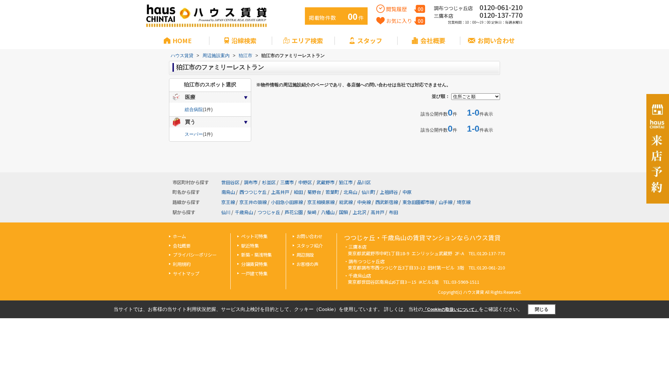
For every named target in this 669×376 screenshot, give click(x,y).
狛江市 (346, 182)
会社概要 (432, 40)
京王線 (228, 202)
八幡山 (327, 212)
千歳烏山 (244, 212)
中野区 (305, 182)
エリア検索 (307, 40)
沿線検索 (243, 40)
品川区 (364, 182)
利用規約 (181, 264)
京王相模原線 (320, 202)
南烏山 (228, 192)
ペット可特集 (254, 236)
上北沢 (359, 212)
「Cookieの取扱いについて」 (451, 309)
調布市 (250, 182)
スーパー (194, 134)
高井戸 (377, 212)
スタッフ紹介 (310, 245)
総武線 (346, 202)
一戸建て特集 (254, 273)
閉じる (541, 309)
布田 (393, 212)
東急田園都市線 (418, 202)
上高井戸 (280, 192)
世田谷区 (230, 182)
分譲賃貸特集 (254, 264)
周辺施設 (305, 254)
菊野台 (314, 192)
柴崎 (311, 212)
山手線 (445, 202)
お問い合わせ (496, 40)
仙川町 (368, 192)
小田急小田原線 (287, 202)
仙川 (225, 212)
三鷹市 (287, 182)
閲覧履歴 (404, 9)
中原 (407, 192)
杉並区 (269, 182)
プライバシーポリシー (194, 254)
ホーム (179, 236)
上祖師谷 (389, 192)
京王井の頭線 (253, 202)
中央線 (364, 202)
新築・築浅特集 (256, 254)
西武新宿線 (386, 202)
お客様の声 (307, 264)
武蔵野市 (325, 182)
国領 (343, 212)
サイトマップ (186, 273)
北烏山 (350, 192)
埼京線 (463, 202)
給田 (298, 192)
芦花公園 (294, 212)
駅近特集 (250, 245)
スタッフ (369, 40)
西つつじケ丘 (253, 192)
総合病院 (194, 109)
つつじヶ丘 (268, 212)
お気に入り (404, 20)
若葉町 (332, 192)
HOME (182, 40)
